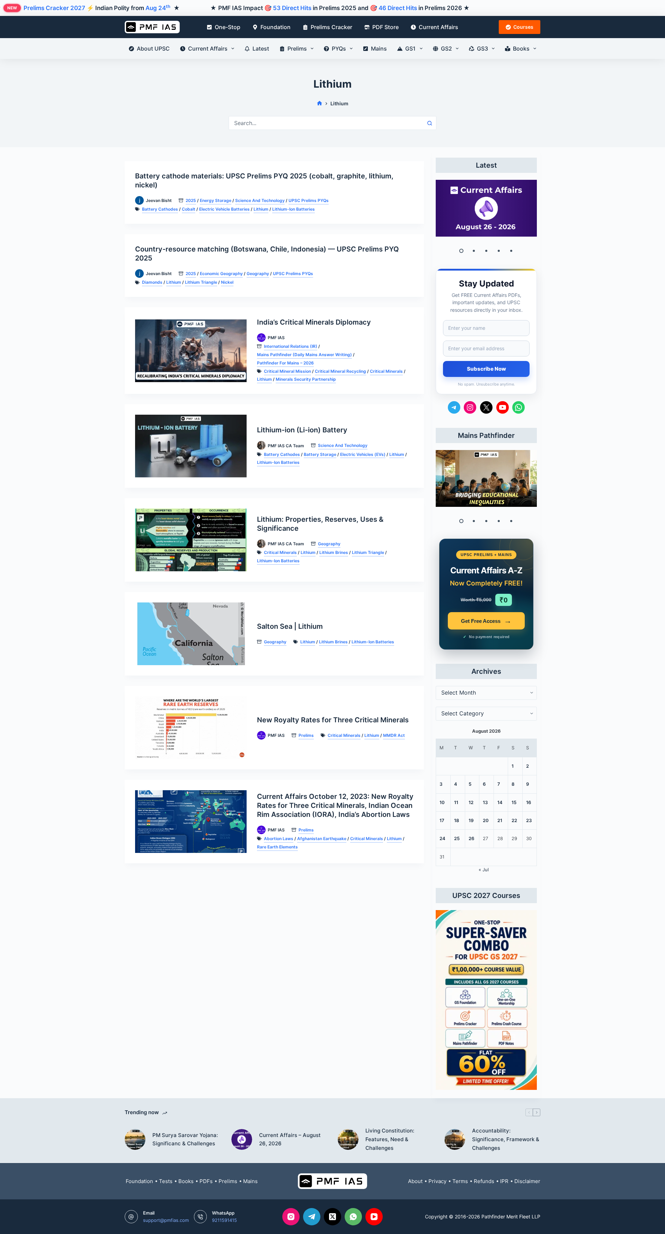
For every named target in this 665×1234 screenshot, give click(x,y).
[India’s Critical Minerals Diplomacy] (191, 350)
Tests (165, 1181)
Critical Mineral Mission (287, 371)
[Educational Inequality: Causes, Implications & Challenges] (486, 478)
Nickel (227, 282)
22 (514, 820)
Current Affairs (438, 27)
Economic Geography (221, 273)
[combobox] (326, 123)
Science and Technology (260, 200)
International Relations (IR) (290, 346)
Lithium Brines (333, 552)
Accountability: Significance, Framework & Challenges (505, 1139)
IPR (504, 1181)
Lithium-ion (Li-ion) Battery (302, 430)
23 (529, 820)
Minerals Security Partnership (306, 379)
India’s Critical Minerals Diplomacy (314, 322)
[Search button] (429, 123)
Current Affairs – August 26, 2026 (290, 1139)
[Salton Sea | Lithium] (191, 633)
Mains (379, 48)
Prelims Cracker (331, 27)
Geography (258, 273)
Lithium (261, 209)
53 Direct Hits (292, 8)
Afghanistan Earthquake (321, 838)
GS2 (446, 48)
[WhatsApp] (353, 1216)
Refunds (484, 1181)
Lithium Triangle (201, 282)
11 (456, 802)
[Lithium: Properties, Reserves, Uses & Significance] (191, 540)
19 (471, 820)
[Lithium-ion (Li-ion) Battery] (191, 446)
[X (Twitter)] (332, 1216)
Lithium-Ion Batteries (293, 209)
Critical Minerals (386, 371)
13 (485, 802)
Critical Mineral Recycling (340, 371)
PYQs (339, 48)
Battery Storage (320, 454)
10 (442, 802)
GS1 (410, 48)
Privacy (437, 1181)
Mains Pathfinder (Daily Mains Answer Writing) (304, 354)
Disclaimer (527, 1181)
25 (457, 838)
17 (442, 820)
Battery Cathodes (160, 209)
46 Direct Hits (398, 8)
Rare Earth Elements (277, 846)
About (415, 1181)
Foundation (275, 27)
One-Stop (227, 27)
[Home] (319, 103)
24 (442, 838)
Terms (460, 1181)
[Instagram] (291, 1216)
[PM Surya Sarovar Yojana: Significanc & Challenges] (135, 1139)
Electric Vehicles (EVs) (362, 454)
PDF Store (385, 27)
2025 (191, 200)
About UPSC (153, 48)
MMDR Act (394, 735)
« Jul (484, 869)
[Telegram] (311, 1216)
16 (528, 802)
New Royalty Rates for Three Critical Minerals (333, 720)
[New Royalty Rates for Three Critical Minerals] (191, 727)
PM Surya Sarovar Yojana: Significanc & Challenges (185, 1139)
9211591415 (224, 1220)
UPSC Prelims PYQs (309, 200)
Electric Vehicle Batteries (224, 209)
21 (499, 820)
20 (486, 820)
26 (471, 838)
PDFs (206, 1181)
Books (521, 48)
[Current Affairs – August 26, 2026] (486, 208)
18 (456, 820)
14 (500, 802)
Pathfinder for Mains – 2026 (285, 362)
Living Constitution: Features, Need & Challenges (389, 1139)
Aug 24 (157, 8)
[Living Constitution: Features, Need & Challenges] (348, 1139)
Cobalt (188, 209)
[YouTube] (374, 1216)
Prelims (297, 48)
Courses (523, 27)
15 (514, 802)
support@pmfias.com (166, 1220)
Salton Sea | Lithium (290, 626)
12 (471, 802)
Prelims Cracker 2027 (54, 8)
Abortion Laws (278, 838)
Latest (260, 48)
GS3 (482, 48)
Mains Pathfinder (486, 435)
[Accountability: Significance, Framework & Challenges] (454, 1139)
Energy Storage (215, 200)
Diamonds (152, 282)
